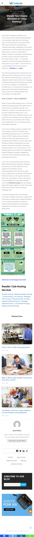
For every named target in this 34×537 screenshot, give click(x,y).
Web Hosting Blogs (17, 11)
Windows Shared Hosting (10, 306)
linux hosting (21, 457)
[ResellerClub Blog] (17, 3)
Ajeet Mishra (9, 26)
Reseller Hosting (7, 294)
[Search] (30, 3)
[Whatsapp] (26, 450)
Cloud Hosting (8, 296)
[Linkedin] (23, 450)
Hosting (10, 457)
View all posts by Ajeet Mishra (17, 441)
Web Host (24, 460)
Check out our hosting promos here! (14, 280)
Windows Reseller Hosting (23, 294)
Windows (13, 68)
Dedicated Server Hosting (20, 299)
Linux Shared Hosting (22, 303)
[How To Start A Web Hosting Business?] (17, 334)
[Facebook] (17, 450)
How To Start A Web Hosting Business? (16, 347)
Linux (21, 68)
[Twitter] (20, 450)
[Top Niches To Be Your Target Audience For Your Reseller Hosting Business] (17, 397)
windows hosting (16, 464)
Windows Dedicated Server (11, 301)
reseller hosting (12, 460)
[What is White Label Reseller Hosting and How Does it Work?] (17, 364)
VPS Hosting (18, 296)
